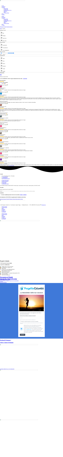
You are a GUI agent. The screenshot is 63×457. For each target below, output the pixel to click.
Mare (5, 22)
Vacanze (3, 7)
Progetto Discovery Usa (7, 10)
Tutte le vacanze (4, 206)
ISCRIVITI (22, 334)
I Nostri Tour (6, 9)
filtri (1, 74)
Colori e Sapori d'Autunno (6, 342)
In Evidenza (4, 211)
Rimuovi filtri (2, 72)
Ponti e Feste (6, 8)
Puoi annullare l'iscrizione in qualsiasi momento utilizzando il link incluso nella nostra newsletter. (31, 323)
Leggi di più (25, 78)
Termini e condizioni (23, 194)
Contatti (3, 14)
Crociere (3, 210)
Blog (2, 13)
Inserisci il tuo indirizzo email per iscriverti (27, 315)
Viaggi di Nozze (6, 12)
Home (3, 5)
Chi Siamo (3, 6)
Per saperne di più (11, 165)
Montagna (5, 11)
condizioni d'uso (28, 329)
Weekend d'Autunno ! (5, 340)
